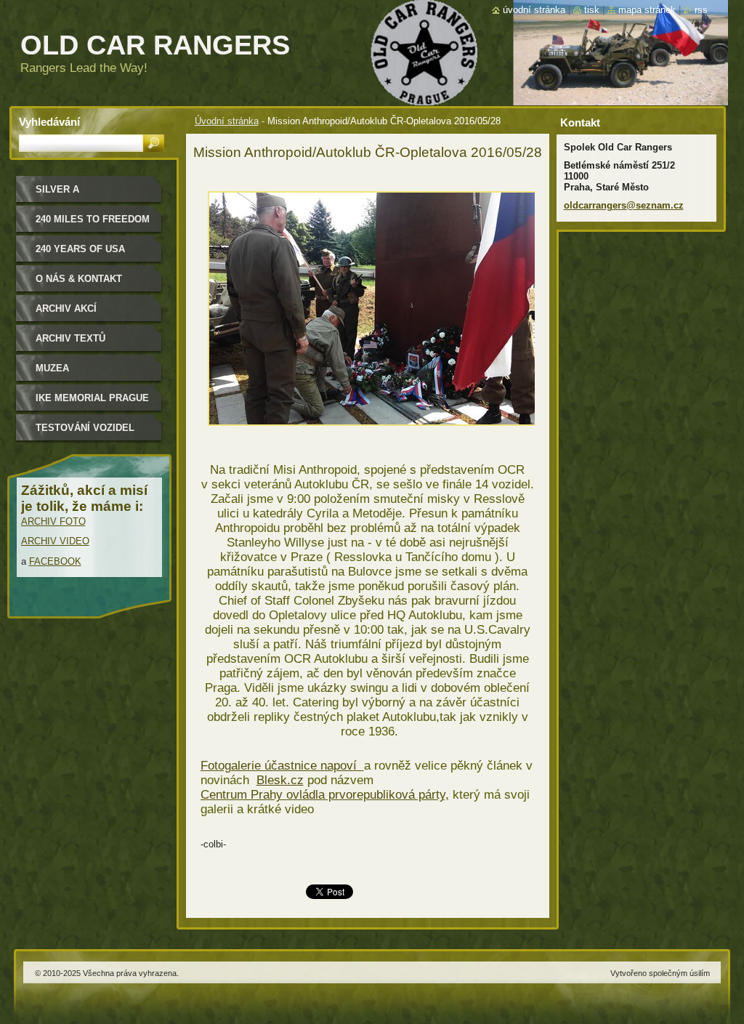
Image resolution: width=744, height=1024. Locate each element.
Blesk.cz (280, 780)
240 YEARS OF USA (80, 248)
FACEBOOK (55, 561)
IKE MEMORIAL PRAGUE (92, 397)
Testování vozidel (85, 427)
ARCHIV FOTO (53, 521)
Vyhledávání (49, 122)
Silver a (57, 189)
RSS (701, 9)
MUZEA (52, 368)
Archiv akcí (66, 308)
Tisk (591, 9)
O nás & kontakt (79, 278)
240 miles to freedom (93, 219)
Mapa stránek (647, 9)
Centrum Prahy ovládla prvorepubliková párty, (325, 795)
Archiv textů (70, 338)
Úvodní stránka (227, 121)
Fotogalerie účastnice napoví (282, 766)
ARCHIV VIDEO (55, 541)
